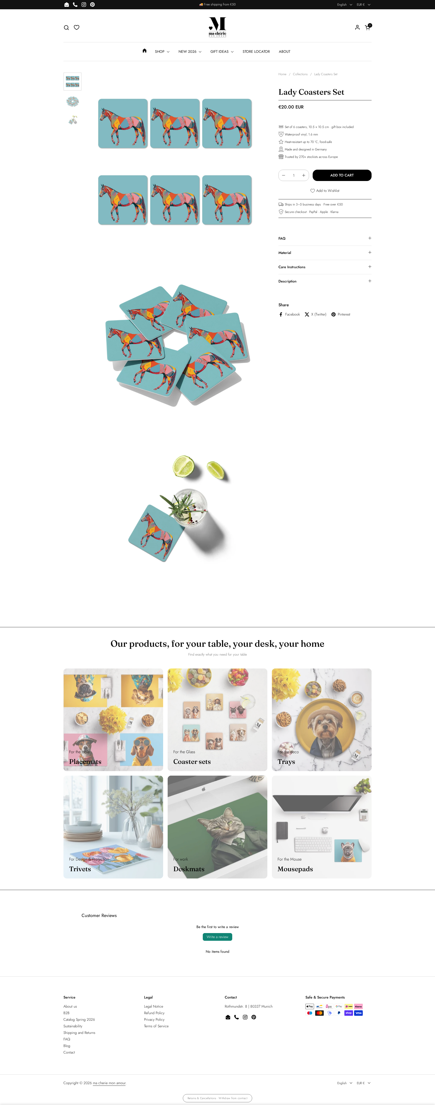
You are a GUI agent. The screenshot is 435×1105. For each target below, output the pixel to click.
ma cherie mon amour (109, 1083)
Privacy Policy (154, 1019)
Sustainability (72, 1026)
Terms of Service (156, 1026)
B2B (66, 1013)
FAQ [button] (281, 238)
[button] (66, 27)
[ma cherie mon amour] (217, 27)
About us (70, 1006)
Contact (69, 1052)
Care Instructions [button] (291, 267)
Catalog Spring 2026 (79, 1019)
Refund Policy (154, 1013)
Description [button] (287, 281)
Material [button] (284, 252)
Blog (66, 1045)
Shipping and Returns (79, 1032)
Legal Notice (153, 1006)
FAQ (66, 1039)
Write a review (217, 936)
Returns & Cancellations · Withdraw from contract (217, 1098)
